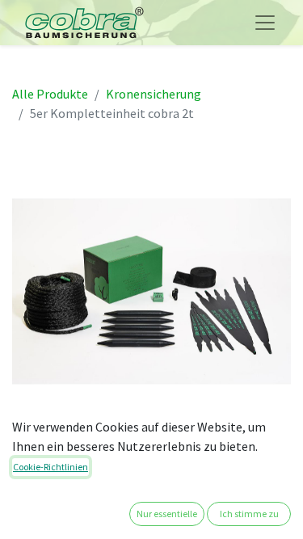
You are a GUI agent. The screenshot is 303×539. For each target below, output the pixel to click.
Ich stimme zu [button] (249, 513)
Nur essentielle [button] (167, 513)
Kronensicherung (153, 94)
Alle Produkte (50, 94)
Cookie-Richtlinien (50, 467)
